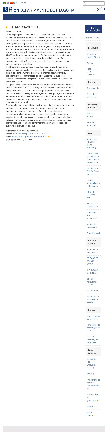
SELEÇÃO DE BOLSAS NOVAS (92, 261)
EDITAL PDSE (92, 291)
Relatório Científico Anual (91, 195)
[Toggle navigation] (7, 17)
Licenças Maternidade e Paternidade (93, 183)
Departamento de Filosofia (47, 10)
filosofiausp (20, 3)
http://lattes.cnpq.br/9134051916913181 (31, 134)
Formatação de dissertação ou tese (93, 328)
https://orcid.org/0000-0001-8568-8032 (29, 136)
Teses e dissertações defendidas (92, 339)
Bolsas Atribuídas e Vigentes (92, 282)
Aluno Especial (93, 233)
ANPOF (90, 406)
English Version (93, 37)
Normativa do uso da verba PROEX (93, 299)
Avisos (90, 63)
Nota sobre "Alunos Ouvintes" (91, 72)
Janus (89, 374)
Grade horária (93, 88)
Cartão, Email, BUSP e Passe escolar (93, 171)
